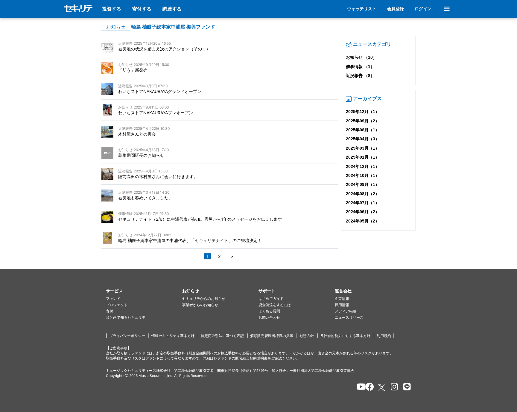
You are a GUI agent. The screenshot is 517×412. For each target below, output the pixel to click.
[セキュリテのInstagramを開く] (393, 388)
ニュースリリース (349, 317)
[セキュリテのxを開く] (382, 387)
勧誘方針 (306, 335)
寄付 (109, 311)
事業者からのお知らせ (200, 305)
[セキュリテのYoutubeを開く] (358, 388)
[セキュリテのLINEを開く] (405, 388)
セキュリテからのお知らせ (203, 298)
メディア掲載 (345, 311)
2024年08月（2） (362, 193)
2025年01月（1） (362, 157)
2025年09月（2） (362, 120)
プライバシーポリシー (127, 335)
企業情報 (342, 298)
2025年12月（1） (362, 111)
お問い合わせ (269, 317)
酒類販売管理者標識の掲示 (271, 335)
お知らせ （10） (361, 57)
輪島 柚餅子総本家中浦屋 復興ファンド (173, 26)
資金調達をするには (274, 305)
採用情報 (342, 305)
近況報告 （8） (360, 75)
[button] (144, 291)
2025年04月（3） (362, 138)
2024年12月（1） (362, 166)
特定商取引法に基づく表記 (222, 335)
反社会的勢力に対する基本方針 (345, 335)
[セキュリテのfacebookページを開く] (368, 388)
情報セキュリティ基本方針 (172, 335)
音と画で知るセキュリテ (125, 317)
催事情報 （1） (360, 66)
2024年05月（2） (362, 221)
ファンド (113, 298)
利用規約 (384, 335)
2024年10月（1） (362, 175)
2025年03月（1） (362, 148)
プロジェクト (116, 305)
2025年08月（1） (362, 129)
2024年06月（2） (362, 211)
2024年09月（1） (362, 184)
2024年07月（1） (362, 202)
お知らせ (115, 26)
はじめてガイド (271, 298)
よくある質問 (269, 311)
